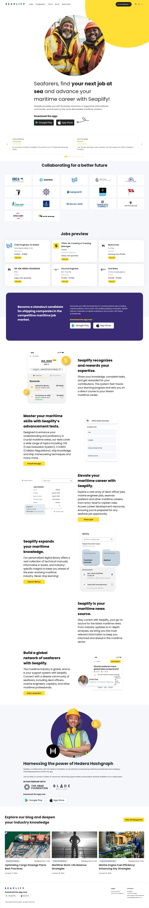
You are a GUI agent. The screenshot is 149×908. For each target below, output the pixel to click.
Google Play (45, 122)
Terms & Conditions (117, 893)
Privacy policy (115, 891)
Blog (57, 4)
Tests (50, 4)
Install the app (34, 463)
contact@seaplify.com (134, 897)
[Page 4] (78, 156)
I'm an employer (122, 4)
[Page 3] (74, 156)
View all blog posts (134, 819)
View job (18, 258)
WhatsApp (66, 4)
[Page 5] (82, 156)
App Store (67, 122)
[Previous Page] (7, 144)
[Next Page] (141, 144)
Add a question (34, 693)
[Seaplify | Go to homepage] (16, 4)
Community (40, 4)
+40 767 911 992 (132, 893)
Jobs (31, 4)
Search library (34, 581)
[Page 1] (66, 156)
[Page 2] (70, 156)
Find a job (88, 519)
